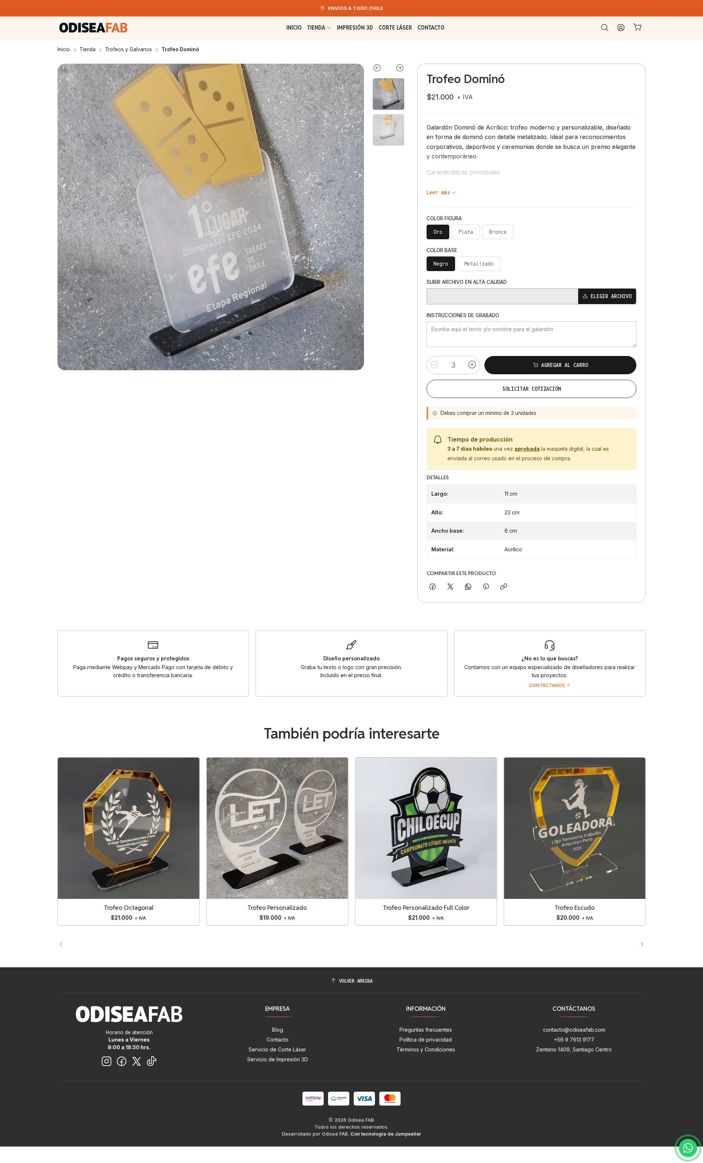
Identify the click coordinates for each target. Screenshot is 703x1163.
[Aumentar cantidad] (472, 365)
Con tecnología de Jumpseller (385, 1134)
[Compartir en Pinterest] (486, 587)
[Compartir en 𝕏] (450, 587)
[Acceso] (621, 27)
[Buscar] (605, 27)
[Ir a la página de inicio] (93, 28)
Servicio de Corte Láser (277, 1049)
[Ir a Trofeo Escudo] (575, 828)
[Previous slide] (380, 69)
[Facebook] (121, 1061)
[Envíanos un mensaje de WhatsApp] (688, 1148)
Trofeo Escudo (575, 908)
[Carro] (638, 27)
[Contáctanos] (550, 663)
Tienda (87, 49)
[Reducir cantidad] (434, 365)
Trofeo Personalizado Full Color (426, 908)
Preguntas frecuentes (425, 1030)
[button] (321, 944)
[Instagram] (106, 1061)
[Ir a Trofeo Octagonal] (128, 828)
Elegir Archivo (611, 296)
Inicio (63, 49)
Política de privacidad (425, 1039)
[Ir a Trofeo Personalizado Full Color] (425, 828)
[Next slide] (396, 69)
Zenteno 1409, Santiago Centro (574, 1049)
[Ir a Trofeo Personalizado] (277, 828)
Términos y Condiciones (426, 1049)
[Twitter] (136, 1061)
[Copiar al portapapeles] (504, 587)
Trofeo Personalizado (277, 908)
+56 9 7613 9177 (574, 1039)
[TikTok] (151, 1061)
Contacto (278, 1039)
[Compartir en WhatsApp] (468, 587)
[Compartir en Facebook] (433, 587)
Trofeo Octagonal (128, 908)
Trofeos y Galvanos (128, 49)
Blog (277, 1030)
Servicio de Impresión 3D (277, 1059)
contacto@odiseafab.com (574, 1030)
